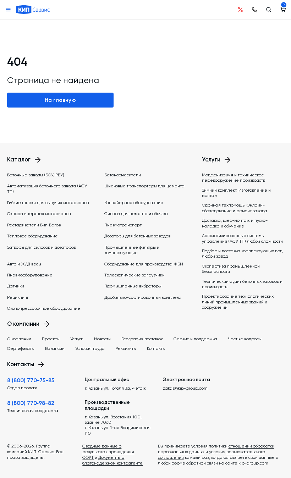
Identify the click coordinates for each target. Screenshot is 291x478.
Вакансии (55, 348)
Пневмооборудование (30, 275)
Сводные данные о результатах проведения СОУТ (108, 452)
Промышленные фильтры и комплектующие (131, 250)
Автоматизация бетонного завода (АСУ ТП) (47, 188)
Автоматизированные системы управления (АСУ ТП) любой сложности (242, 238)
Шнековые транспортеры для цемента (144, 185)
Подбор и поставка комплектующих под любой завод (242, 253)
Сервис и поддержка (195, 338)
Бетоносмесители (122, 174)
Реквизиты (125, 348)
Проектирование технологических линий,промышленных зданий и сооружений (238, 302)
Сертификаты (20, 348)
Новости (102, 338)
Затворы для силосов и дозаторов (41, 247)
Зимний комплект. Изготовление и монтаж (236, 193)
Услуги (76, 338)
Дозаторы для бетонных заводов (137, 235)
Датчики (15, 286)
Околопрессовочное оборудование (43, 308)
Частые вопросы (245, 338)
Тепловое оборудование (32, 235)
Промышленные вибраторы (132, 286)
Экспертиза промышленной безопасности (231, 269)
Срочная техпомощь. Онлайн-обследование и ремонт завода (234, 208)
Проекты (51, 338)
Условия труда (90, 348)
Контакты (156, 348)
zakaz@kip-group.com (185, 388)
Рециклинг (18, 297)
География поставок (142, 338)
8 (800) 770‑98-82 (30, 403)
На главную (60, 100)
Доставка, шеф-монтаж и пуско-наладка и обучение (235, 223)
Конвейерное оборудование (133, 202)
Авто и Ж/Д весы (24, 264)
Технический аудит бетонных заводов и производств (242, 284)
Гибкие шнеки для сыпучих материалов (48, 202)
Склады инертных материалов (39, 213)
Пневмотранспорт (123, 224)
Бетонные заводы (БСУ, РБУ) (35, 174)
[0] (283, 9)
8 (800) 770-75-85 (30, 380)
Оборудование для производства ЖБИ (143, 264)
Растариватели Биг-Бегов (34, 224)
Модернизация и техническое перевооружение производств (233, 177)
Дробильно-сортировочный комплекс (142, 297)
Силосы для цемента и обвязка (136, 213)
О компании (19, 338)
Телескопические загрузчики (134, 275)
